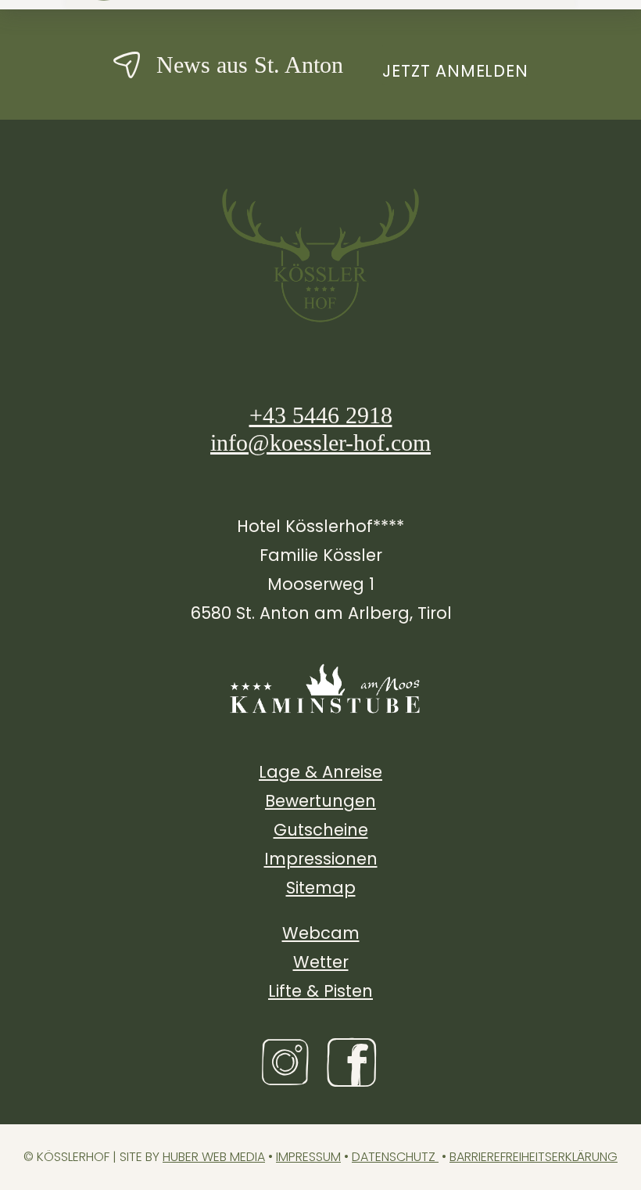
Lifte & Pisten (320, 991)
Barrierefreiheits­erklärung (533, 1157)
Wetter (321, 962)
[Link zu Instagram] (287, 1062)
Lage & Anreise (320, 771)
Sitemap (321, 887)
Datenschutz (395, 1157)
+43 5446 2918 (320, 415)
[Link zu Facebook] (353, 1062)
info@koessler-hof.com (320, 442)
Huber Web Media (214, 1157)
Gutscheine (321, 829)
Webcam (321, 933)
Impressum (308, 1157)
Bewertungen (320, 800)
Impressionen (321, 858)
